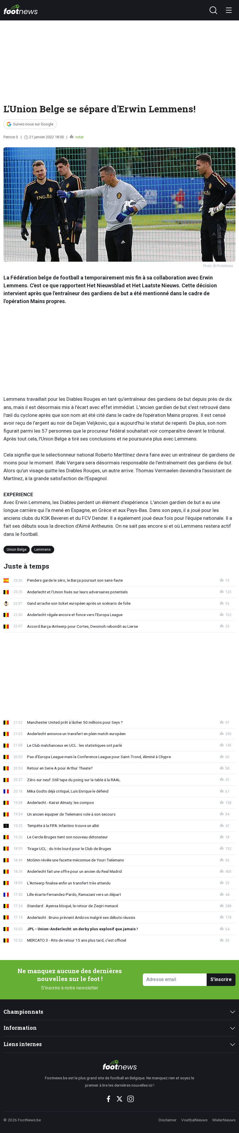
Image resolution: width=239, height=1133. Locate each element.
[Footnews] (119, 1065)
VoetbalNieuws (194, 1120)
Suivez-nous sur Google (33, 124)
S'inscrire (221, 979)
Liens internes (22, 1044)
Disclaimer (168, 1120)
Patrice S (10, 137)
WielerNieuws (224, 1120)
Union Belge (17, 549)
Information (20, 1027)
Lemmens (42, 549)
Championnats (23, 1011)
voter (79, 137)
